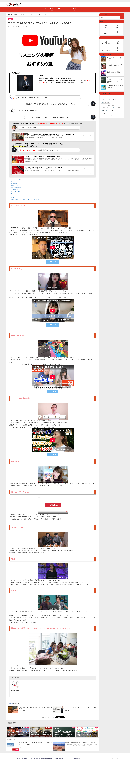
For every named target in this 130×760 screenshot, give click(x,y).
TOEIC (117, 27)
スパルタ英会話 (106, 102)
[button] (8, 732)
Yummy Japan (14, 193)
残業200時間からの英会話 (108, 105)
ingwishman (15, 690)
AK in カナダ (14, 183)
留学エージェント (106, 50)
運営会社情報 (77, 758)
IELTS (117, 33)
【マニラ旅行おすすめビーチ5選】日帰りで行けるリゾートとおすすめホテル (114, 59)
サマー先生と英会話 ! (16, 187)
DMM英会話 (115, 113)
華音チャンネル (14, 185)
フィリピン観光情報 (58, 758)
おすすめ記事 (117, 107)
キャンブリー (110, 110)
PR (103, 110)
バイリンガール (14, 189)
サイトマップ (13, 758)
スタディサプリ (106, 113)
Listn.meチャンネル (15, 191)
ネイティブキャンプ (107, 107)
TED (12, 195)
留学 (118, 43)
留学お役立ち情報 (43, 758)
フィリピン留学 (106, 43)
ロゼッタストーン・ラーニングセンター (111, 99)
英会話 (10, 19)
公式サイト (51, 261)
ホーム (8, 758)
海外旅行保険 (118, 50)
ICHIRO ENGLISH (15, 181)
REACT (13, 197)
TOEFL (106, 33)
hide (19, 179)
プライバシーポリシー (68, 758)
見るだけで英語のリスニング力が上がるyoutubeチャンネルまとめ (25, 199)
